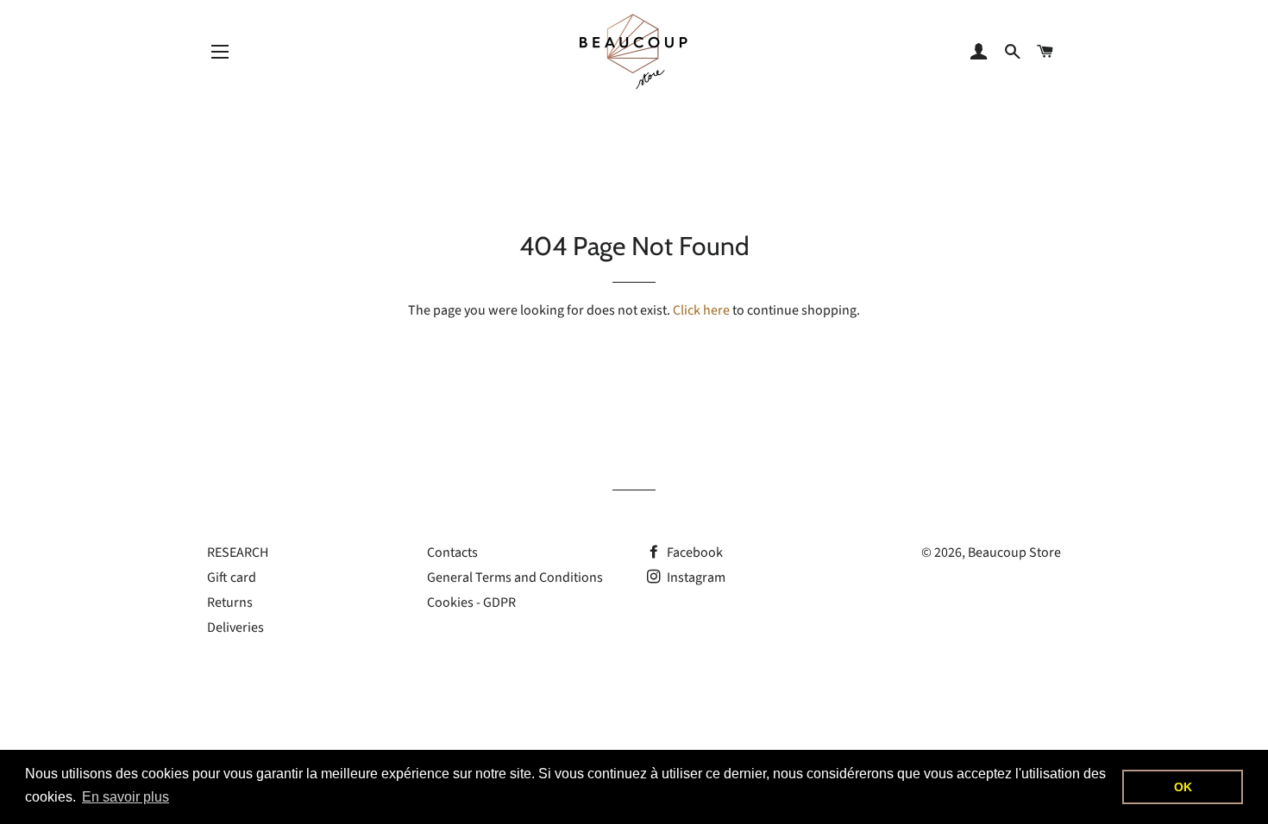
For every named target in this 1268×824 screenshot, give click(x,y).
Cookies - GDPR (471, 602)
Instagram (694, 577)
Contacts (452, 552)
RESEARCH (237, 552)
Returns (230, 602)
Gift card (231, 577)
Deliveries (235, 627)
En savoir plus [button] (125, 797)
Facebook (693, 552)
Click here (701, 310)
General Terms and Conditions (515, 577)
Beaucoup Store (1014, 552)
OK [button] (1183, 787)
